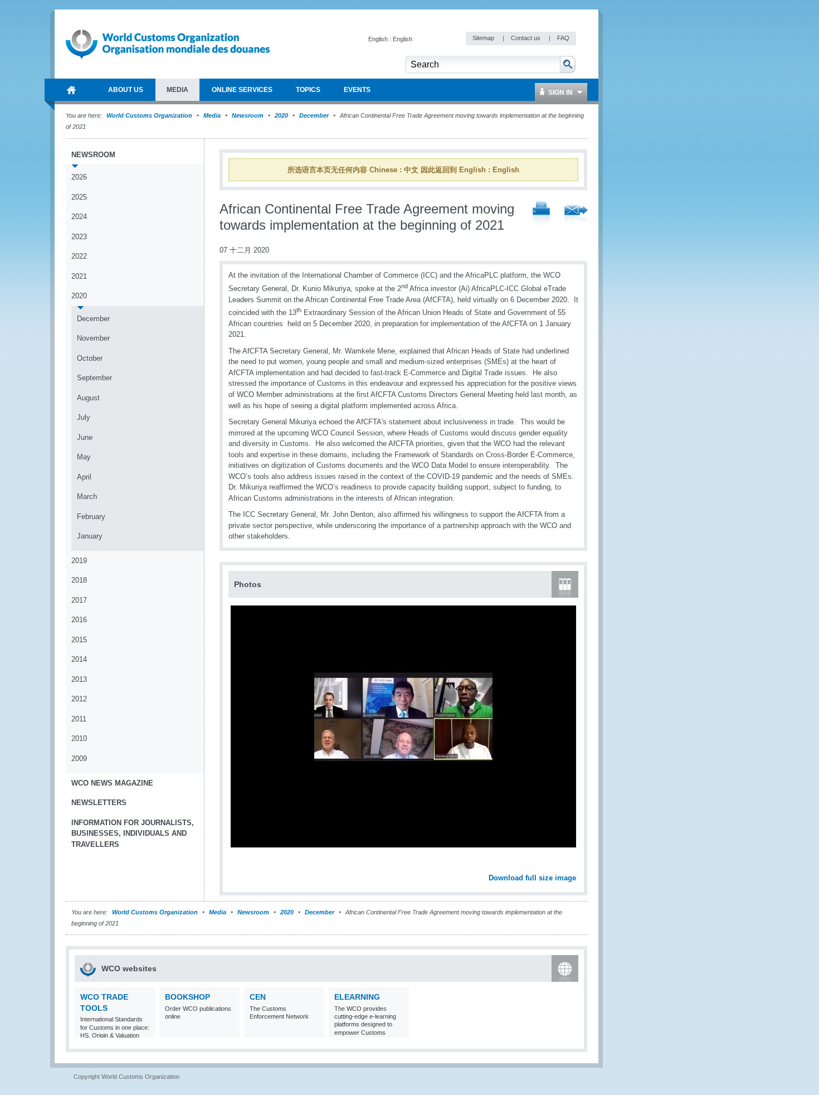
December (314, 115)
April (84, 477)
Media (212, 115)
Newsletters (98, 802)
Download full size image (532, 878)
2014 (79, 659)
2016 (79, 620)
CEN (258, 996)
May (84, 457)
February (91, 516)
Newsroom (248, 115)
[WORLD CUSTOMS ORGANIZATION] (71, 90)
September (94, 378)
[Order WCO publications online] (230, 1030)
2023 (79, 236)
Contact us (526, 38)
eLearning (357, 996)
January (90, 536)
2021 (79, 276)
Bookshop (187, 996)
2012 (79, 699)
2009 (79, 758)
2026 (79, 177)
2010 (79, 738)
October (90, 358)
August (88, 398)
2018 (79, 580)
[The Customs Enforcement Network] (314, 1030)
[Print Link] (541, 215)
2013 (79, 679)
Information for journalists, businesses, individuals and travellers (132, 833)
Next (573, 865)
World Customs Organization (150, 115)
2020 (281, 115)
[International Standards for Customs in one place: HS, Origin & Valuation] (145, 1030)
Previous (240, 865)
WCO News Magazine (112, 783)
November (93, 338)
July (83, 417)
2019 (79, 560)
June (84, 437)
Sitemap (484, 38)
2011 (78, 719)
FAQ (563, 38)
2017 (79, 600)
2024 (79, 216)
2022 (79, 256)
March (87, 496)
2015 (79, 640)
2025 (79, 197)
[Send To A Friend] (576, 215)
